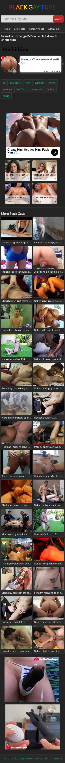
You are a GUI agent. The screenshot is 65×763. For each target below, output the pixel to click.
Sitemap (57, 758)
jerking (51, 89)
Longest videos (36, 28)
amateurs (15, 82)
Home (7, 28)
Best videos (19, 28)
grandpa (7, 89)
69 (4, 82)
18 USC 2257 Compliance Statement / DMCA (27, 758)
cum (27, 82)
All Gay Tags (54, 28)
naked (6, 95)
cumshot (39, 82)
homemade (36, 89)
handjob (20, 89)
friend (52, 82)
